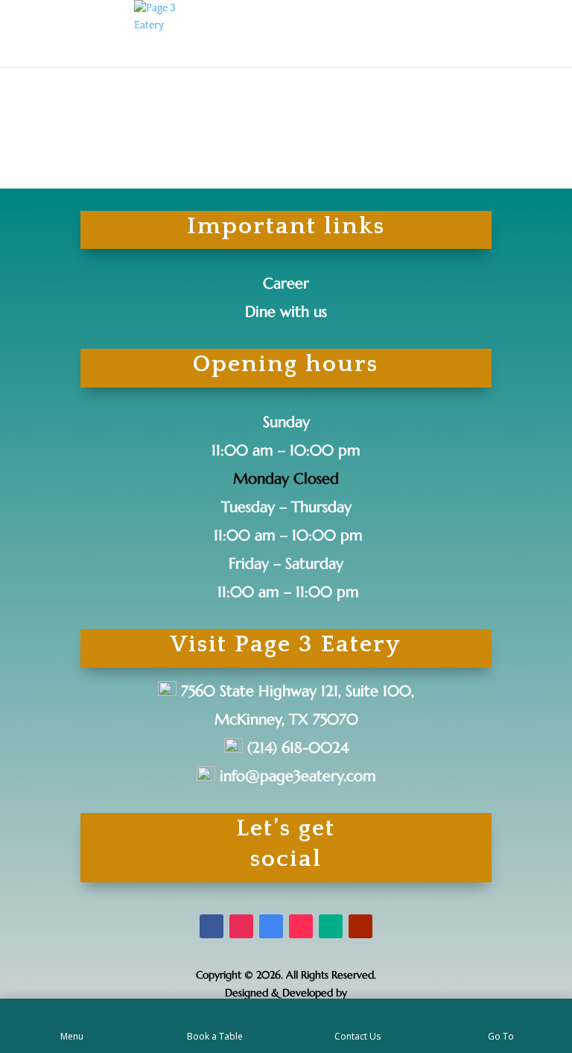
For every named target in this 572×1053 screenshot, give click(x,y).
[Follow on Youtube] (360, 926)
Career (286, 283)
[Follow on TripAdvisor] (331, 926)
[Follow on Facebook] (211, 926)
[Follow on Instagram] (241, 926)
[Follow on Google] (271, 926)
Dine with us (286, 312)
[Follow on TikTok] (301, 926)
